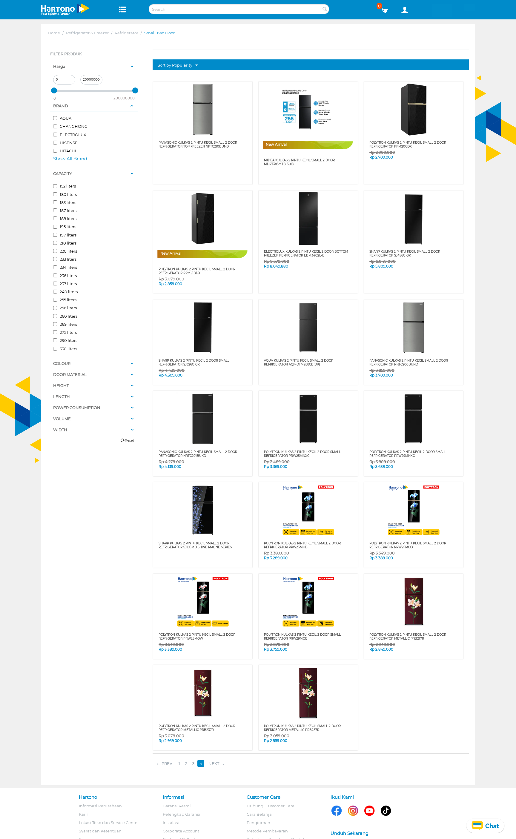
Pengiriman (258, 822)
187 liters (67, 210)
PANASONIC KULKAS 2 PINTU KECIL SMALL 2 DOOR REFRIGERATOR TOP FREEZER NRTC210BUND (198, 144)
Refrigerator (126, 32)
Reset (129, 440)
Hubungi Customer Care (270, 805)
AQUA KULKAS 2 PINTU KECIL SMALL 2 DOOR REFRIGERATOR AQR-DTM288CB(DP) (298, 362)
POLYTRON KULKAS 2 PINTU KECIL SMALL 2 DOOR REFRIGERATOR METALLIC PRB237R (197, 728)
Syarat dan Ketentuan (100, 831)
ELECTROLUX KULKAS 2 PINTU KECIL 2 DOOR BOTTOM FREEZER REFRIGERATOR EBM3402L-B (306, 253)
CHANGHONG (73, 126)
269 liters (68, 324)
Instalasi (171, 822)
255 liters (67, 299)
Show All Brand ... (72, 159)
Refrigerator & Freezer (87, 32)
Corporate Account (181, 831)
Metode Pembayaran (267, 831)
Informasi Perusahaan (100, 805)
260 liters (68, 316)
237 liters (68, 283)
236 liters (68, 275)
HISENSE (68, 142)
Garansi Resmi (177, 805)
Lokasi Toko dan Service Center (109, 822)
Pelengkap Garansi (181, 814)
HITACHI (67, 150)
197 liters (67, 235)
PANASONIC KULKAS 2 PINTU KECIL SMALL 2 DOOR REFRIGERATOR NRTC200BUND (408, 362)
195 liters (67, 226)
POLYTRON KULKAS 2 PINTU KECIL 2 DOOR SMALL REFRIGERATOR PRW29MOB (302, 636)
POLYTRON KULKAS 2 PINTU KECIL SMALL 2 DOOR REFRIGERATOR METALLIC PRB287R (302, 728)
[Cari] (325, 9)
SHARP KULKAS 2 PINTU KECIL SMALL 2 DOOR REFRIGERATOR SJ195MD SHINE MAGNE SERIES (195, 545)
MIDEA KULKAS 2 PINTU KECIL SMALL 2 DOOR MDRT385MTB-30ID (299, 162)
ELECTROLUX (72, 134)
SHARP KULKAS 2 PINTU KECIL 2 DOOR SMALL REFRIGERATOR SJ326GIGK (194, 362)
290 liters (68, 340)
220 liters (68, 251)
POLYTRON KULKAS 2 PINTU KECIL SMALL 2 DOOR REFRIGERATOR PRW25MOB (407, 545)
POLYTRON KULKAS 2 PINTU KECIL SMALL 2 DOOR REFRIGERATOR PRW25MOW (197, 636)
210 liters (67, 243)
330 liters (68, 348)
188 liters (67, 218)
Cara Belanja (259, 814)
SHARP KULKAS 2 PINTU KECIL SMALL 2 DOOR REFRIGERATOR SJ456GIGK (404, 253)
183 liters (67, 202)
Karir (83, 814)
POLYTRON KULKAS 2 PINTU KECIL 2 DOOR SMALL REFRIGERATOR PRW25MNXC (302, 454)
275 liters (68, 332)
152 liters (67, 186)
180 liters (68, 194)
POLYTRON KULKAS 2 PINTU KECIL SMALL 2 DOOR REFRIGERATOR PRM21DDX (197, 271)
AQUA (65, 118)
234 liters (68, 267)
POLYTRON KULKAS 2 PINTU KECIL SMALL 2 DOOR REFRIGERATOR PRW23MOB (302, 545)
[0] (387, 9)
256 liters (68, 307)
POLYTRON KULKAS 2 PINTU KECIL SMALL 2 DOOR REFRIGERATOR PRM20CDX (407, 144)
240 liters (68, 291)
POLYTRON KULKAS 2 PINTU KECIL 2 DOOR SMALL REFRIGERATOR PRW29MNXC (407, 454)
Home (54, 32)
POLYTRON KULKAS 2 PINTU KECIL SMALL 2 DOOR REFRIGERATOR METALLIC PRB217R (407, 636)
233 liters (67, 259)
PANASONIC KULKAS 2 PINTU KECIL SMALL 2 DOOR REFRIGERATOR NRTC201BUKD (198, 454)
